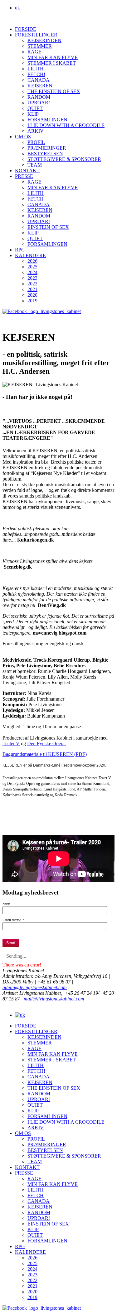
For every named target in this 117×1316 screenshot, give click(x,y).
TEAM (34, 165)
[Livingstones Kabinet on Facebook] (41, 311)
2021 (32, 289)
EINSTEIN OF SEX (48, 227)
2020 (32, 295)
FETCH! (36, 74)
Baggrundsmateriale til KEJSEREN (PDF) (44, 754)
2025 (32, 266)
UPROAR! (38, 102)
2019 (32, 300)
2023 (32, 278)
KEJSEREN (39, 85)
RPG (20, 249)
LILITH (35, 68)
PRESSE (24, 176)
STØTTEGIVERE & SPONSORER (64, 159)
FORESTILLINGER (36, 34)
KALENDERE (30, 255)
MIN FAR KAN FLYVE (52, 57)
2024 (32, 272)
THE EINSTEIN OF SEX (53, 91)
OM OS (23, 136)
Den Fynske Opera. (46, 743)
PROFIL (36, 142)
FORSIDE (25, 29)
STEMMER (39, 46)
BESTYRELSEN (45, 153)
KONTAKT (27, 170)
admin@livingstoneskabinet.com (34, 987)
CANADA (38, 80)
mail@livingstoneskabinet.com (54, 998)
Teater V (11, 743)
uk (17, 7)
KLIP (33, 114)
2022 (32, 283)
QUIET (35, 108)
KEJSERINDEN (44, 40)
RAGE (34, 51)
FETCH (35, 198)
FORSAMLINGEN (47, 119)
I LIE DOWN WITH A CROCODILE (66, 125)
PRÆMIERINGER (46, 148)
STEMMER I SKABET (51, 63)
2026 (32, 261)
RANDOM (38, 97)
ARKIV (35, 131)
